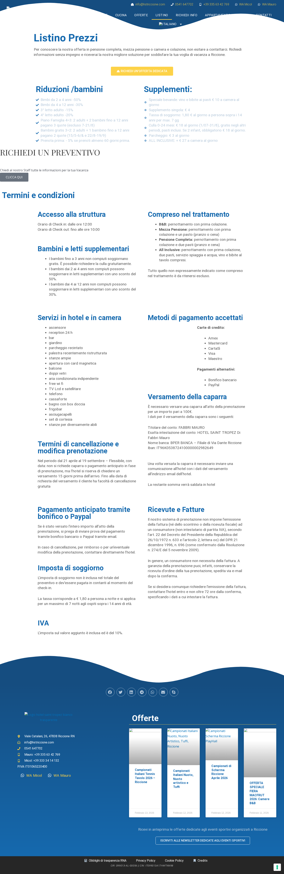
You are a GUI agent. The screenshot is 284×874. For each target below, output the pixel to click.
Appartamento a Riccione (226, 15)
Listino (162, 15)
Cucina (121, 15)
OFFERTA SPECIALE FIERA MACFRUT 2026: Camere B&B (260, 793)
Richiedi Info (186, 15)
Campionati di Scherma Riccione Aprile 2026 (221, 772)
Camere (101, 15)
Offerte (141, 15)
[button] (110, 692)
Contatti (264, 15)
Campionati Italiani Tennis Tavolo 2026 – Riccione (145, 776)
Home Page (79, 15)
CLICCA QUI (14, 177)
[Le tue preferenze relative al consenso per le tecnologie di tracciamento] (277, 867)
